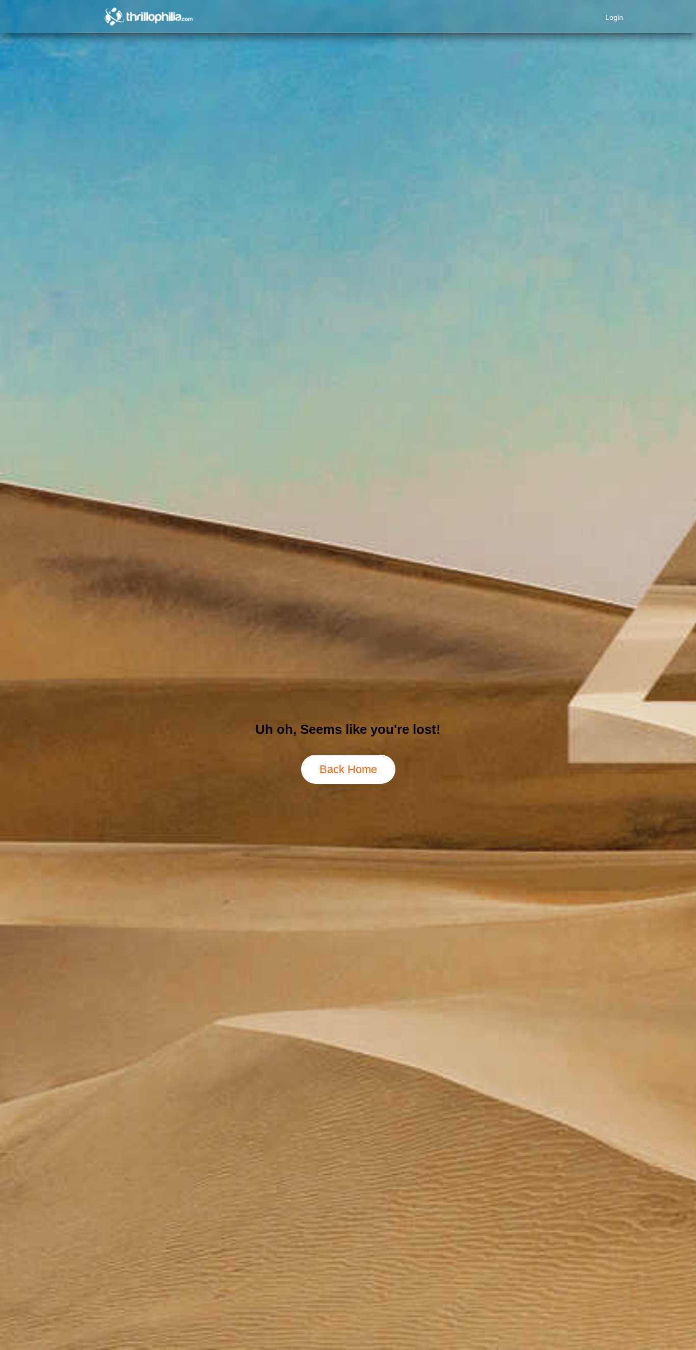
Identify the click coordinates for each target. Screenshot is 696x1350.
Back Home (348, 769)
